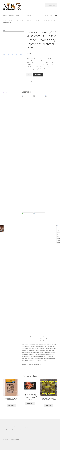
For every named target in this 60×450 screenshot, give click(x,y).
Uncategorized (12, 21)
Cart (23, 15)
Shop (17, 15)
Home (5, 15)
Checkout (29, 15)
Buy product (38, 74)
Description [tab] (6, 93)
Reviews (11, 15)
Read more (48, 405)
